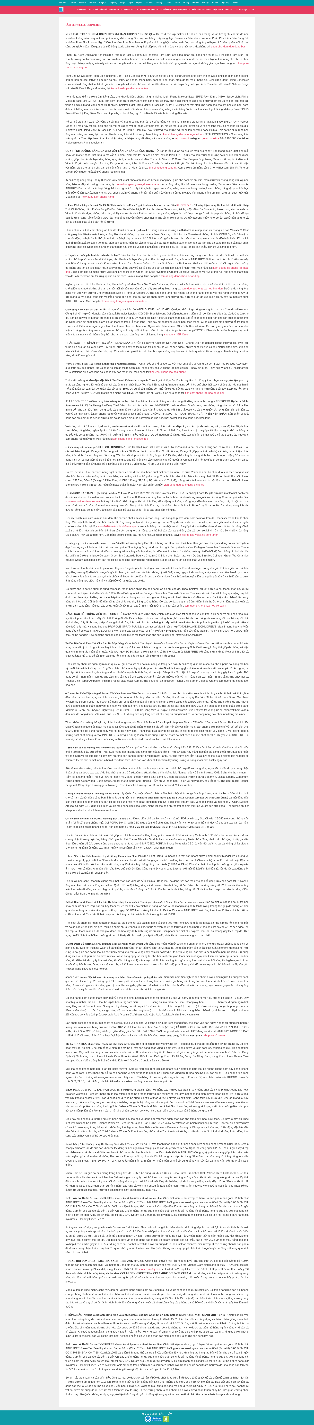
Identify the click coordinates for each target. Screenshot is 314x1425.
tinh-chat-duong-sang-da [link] (163, 167)
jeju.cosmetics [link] (211, 138)
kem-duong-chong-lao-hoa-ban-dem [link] (202, 288)
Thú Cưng (149, 3)
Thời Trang (63, 3)
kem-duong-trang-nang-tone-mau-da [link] (138, 184)
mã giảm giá (101, 10)
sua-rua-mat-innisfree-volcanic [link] (83, 501)
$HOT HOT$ (114, 10)
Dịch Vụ (235, 3)
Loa (236, 10)
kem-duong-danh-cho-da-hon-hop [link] (180, 276)
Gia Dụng (159, 3)
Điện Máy (114, 3)
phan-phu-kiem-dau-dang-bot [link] (228, 46)
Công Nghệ (103, 3)
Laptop (228, 10)
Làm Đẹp (73, 3)
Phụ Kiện (139, 3)
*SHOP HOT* (130, 10)
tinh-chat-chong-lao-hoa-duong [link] (168, 372)
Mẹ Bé (131, 3)
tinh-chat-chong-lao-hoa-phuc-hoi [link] (204, 393)
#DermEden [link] (184, 205)
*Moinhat (81, 10)
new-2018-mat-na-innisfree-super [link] (117, 526)
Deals (91, 10)
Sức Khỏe (82, 3)
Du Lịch (122, 3)
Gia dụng (206, 10)
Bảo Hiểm (215, 3)
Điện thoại (218, 10)
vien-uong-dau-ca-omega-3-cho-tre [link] (184, 484)
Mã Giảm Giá (165, 10)
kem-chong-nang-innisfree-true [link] (130, 438)
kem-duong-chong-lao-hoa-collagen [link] (205, 605)
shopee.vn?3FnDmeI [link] (176, 334)
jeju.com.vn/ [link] (182, 138)
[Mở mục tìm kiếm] (253, 10)
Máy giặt (196, 10)
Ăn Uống (169, 3)
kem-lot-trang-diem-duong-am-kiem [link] (183, 134)
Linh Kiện (205, 3)
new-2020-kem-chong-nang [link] (98, 196)
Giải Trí (177, 3)
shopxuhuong (180, 10)
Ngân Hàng (225, 3)
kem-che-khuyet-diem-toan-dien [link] (129, 88)
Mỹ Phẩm (195, 3)
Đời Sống (186, 3)
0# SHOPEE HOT (147, 10)
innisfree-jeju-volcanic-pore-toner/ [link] (198, 534)
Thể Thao (92, 3)
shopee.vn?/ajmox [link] (214, 1035)
